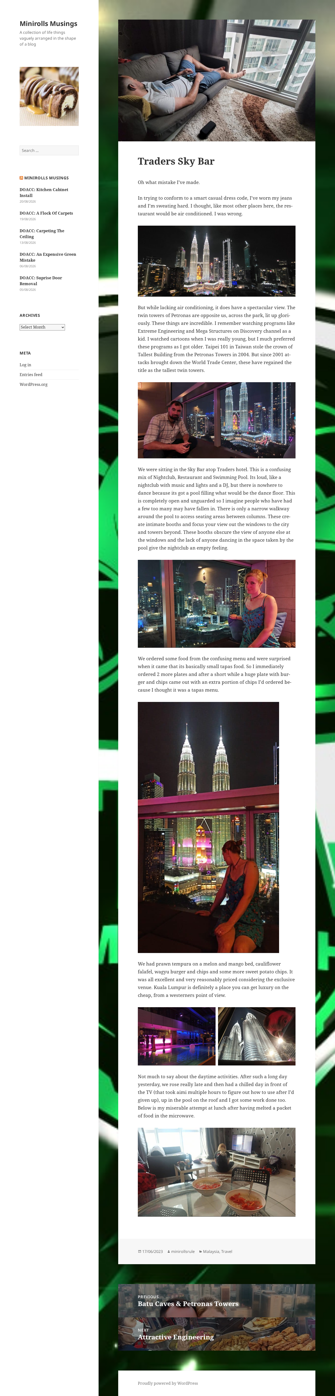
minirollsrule (183, 1251)
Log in (25, 364)
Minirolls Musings (48, 23)
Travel (226, 1251)
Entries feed (31, 374)
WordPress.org (34, 384)
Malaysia (211, 1251)
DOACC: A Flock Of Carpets (46, 213)
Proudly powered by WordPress (168, 1383)
